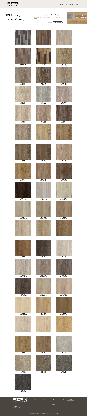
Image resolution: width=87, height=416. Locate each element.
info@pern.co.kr (16, 406)
